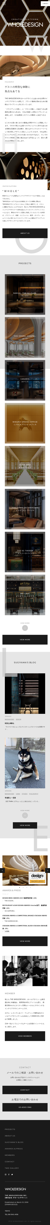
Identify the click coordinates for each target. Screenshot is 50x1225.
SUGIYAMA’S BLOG (14, 1142)
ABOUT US (25, 233)
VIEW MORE (25, 640)
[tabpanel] (25, 870)
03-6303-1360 (25, 1107)
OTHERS (24, 794)
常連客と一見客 (10, 798)
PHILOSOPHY (33, 794)
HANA (18, 794)
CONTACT (45, 3)
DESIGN (18, 719)
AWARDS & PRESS (14, 1149)
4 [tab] (30, 887)
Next (47, 870)
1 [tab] (19, 887)
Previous (2, 870)
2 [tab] (23, 887)
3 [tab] (27, 887)
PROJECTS (10, 1129)
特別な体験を (9, 723)
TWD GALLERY (12, 1168)
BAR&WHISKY (9, 719)
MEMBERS (10, 1155)
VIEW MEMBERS (25, 1036)
